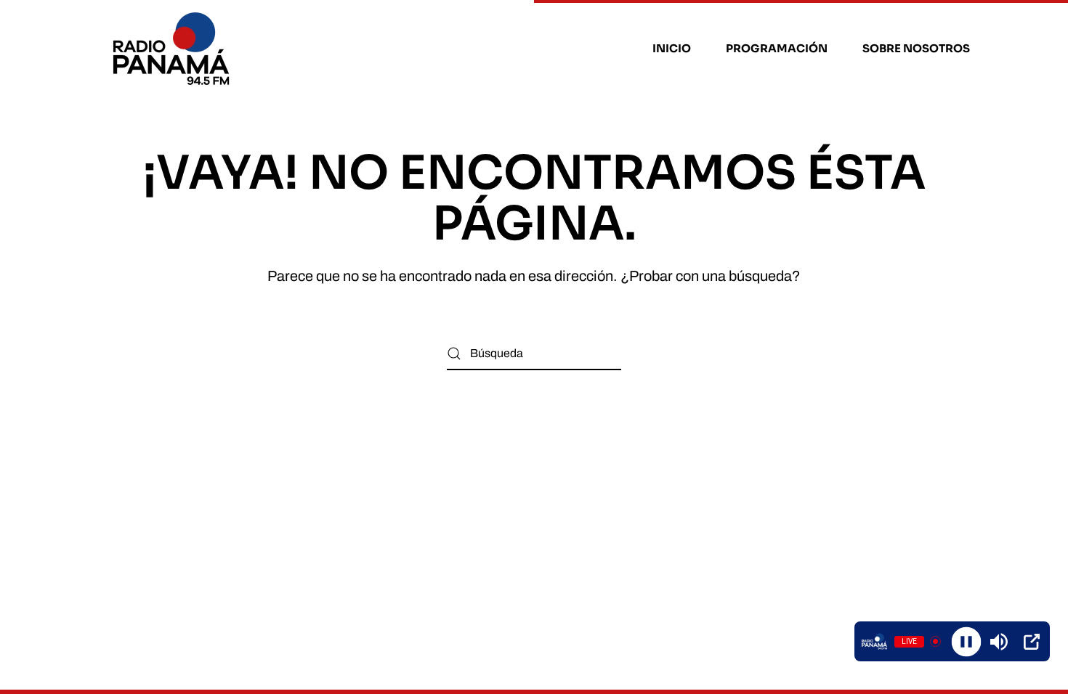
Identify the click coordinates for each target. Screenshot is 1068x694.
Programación (777, 48)
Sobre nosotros (916, 48)
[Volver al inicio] (173, 48)
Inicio (671, 48)
